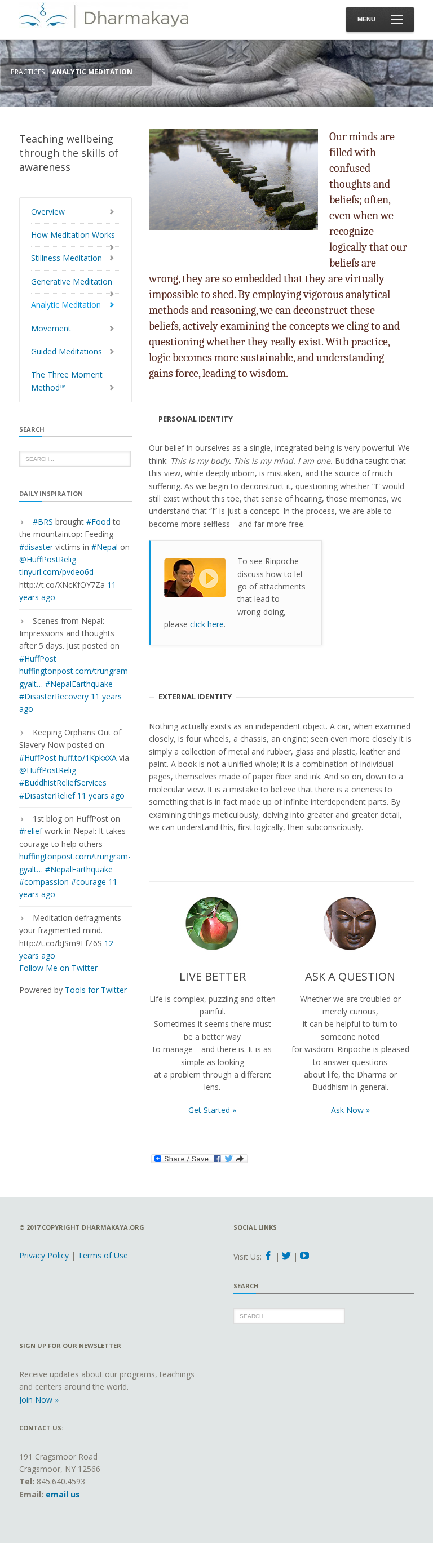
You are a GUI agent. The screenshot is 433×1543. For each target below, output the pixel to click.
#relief (30, 831)
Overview (48, 211)
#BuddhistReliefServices (63, 782)
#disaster (36, 547)
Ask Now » (350, 1110)
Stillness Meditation (66, 257)
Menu (366, 19)
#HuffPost (37, 658)
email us (63, 1494)
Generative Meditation (71, 281)
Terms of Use (103, 1255)
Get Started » (212, 1110)
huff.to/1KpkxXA (88, 757)
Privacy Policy (44, 1255)
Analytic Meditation (66, 304)
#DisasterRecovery (54, 696)
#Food (98, 521)
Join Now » (39, 1399)
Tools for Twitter (96, 990)
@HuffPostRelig (47, 559)
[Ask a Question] (350, 926)
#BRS (43, 521)
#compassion (44, 881)
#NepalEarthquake (79, 684)
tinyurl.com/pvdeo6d (56, 571)
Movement (51, 328)
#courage (88, 881)
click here (207, 624)
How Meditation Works (73, 234)
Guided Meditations (66, 351)
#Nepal (104, 547)
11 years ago (101, 795)
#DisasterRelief (47, 795)
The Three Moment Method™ (67, 380)
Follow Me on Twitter (58, 968)
